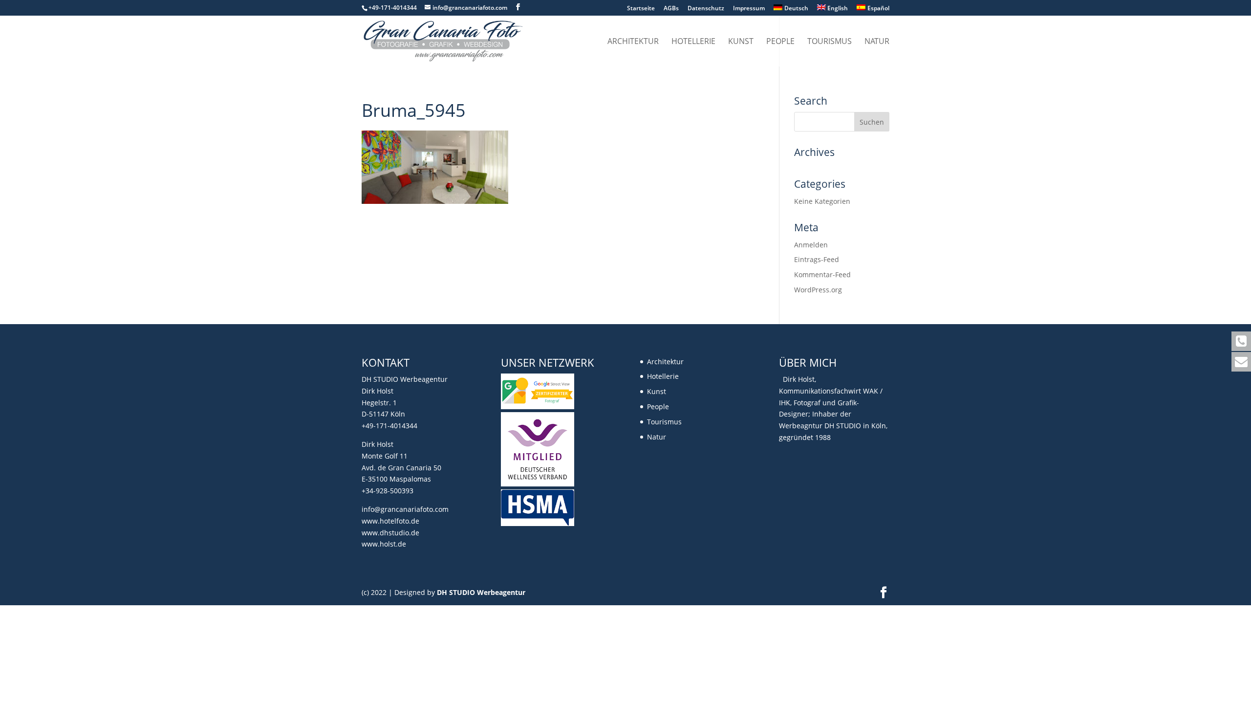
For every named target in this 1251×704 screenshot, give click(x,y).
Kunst (741, 42)
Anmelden (811, 244)
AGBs (671, 8)
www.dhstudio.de (390, 532)
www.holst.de (384, 544)
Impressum (749, 8)
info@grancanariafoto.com (405, 509)
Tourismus (829, 42)
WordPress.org (818, 289)
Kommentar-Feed (822, 274)
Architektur (633, 42)
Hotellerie (693, 42)
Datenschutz (706, 8)
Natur (876, 42)
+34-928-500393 (387, 490)
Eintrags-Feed (816, 259)
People (780, 42)
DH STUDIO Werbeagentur (481, 592)
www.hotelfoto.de (390, 521)
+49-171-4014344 (389, 425)
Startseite (641, 8)
